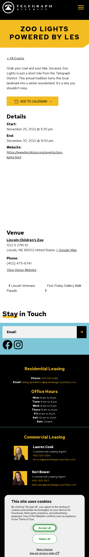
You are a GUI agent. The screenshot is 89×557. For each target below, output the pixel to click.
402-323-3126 (41, 455)
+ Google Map (66, 250)
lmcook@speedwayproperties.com (54, 459)
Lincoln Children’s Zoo (25, 240)
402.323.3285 (49, 378)
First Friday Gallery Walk (64, 285)
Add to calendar (33, 101)
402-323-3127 (40, 480)
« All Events (15, 58)
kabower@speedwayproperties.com (54, 484)
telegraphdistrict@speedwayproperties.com (49, 382)
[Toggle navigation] (81, 8)
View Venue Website (21, 270)
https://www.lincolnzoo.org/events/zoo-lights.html (35, 154)
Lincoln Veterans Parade (21, 288)
